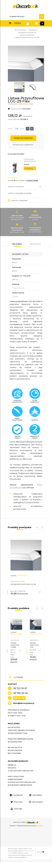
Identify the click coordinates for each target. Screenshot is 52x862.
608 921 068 (19, 698)
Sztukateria (33, 30)
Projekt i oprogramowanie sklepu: (26, 826)
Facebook (18, 795)
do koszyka (29, 168)
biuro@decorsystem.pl (23, 703)
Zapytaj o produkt (19, 200)
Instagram (37, 802)
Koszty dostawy (16, 187)
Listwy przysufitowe (27, 35)
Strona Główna (20, 30)
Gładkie (15, 296)
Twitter (18, 802)
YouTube (17, 809)
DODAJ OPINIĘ (32, 180)
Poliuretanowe (18, 288)
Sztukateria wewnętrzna (27, 32)
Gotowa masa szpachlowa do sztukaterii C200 (30, 160)
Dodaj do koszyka (23, 138)
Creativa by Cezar (25, 104)
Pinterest (37, 795)
